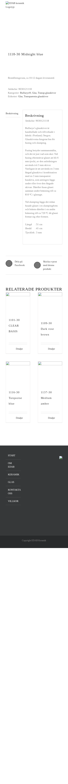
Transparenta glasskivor (36, 96)
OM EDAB (11, 465)
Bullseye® (25, 92)
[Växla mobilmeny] (60, 7)
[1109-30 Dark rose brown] (50, 304)
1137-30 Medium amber (46, 398)
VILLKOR (13, 501)
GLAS (11, 482)
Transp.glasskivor (47, 92)
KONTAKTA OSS (13, 491)
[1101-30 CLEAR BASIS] (18, 302)
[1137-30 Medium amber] (50, 374)
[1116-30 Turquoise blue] (18, 374)
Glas (34, 92)
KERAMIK (13, 474)
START (11, 455)
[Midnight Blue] (34, 40)
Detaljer (19, 349)
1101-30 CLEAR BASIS (14, 325)
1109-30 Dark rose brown (47, 329)
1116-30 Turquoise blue (15, 398)
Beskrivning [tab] (12, 113)
